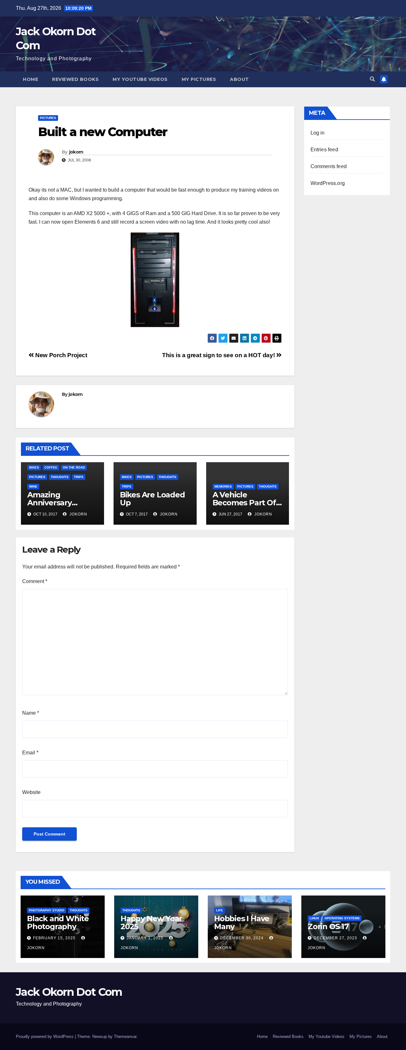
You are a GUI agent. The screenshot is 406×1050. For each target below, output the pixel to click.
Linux (314, 918)
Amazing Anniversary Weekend (49, 502)
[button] (372, 79)
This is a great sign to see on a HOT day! (219, 355)
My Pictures (199, 79)
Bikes (34, 467)
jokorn (76, 152)
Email (30, 752)
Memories (223, 486)
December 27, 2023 (336, 938)
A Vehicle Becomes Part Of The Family (244, 502)
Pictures (48, 118)
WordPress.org (328, 183)
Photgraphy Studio (46, 910)
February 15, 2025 (55, 938)
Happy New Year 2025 (151, 922)
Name (30, 713)
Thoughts (60, 477)
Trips (78, 477)
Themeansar (125, 1036)
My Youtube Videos (140, 79)
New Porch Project (60, 355)
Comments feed (329, 166)
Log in (318, 132)
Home (30, 79)
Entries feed (324, 149)
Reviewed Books (75, 79)
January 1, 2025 (146, 938)
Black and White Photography (58, 922)
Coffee (50, 467)
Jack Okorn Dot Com (69, 992)
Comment (34, 581)
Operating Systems (342, 918)
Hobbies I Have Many (241, 922)
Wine (33, 486)
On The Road (74, 467)
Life (219, 910)
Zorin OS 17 (328, 926)
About (239, 79)
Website (31, 792)
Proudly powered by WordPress (45, 1036)
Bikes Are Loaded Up (152, 498)
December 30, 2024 (242, 938)
